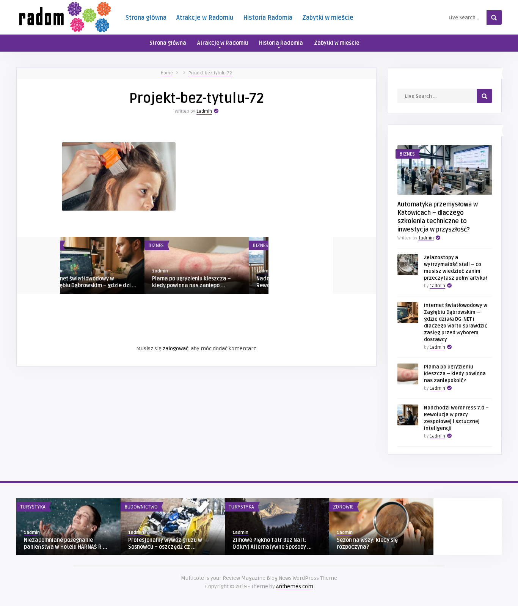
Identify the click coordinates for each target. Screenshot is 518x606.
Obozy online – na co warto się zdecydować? (375, 543)
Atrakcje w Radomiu (204, 18)
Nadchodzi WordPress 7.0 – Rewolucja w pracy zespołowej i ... (110, 282)
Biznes (71, 245)
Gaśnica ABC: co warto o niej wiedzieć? (59, 543)
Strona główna (146, 18)
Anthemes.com (294, 586)
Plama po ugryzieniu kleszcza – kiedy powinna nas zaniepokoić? (455, 374)
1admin (204, 111)
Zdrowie (178, 245)
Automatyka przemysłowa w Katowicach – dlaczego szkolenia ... (274, 547)
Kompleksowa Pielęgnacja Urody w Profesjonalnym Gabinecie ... (215, 282)
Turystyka (345, 507)
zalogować (175, 348)
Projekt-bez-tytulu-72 (210, 73)
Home (167, 73)
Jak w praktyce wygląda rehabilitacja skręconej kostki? (167, 543)
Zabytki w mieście (327, 18)
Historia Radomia (267, 18)
